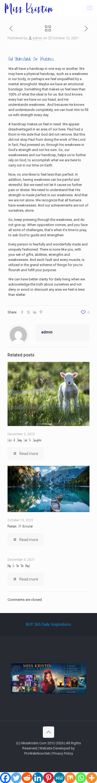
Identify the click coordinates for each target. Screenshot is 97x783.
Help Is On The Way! (19, 566)
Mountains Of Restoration (20, 526)
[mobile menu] (89, 8)
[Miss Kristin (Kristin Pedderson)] (28, 8)
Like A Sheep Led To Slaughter (25, 440)
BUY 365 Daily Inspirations (48, 624)
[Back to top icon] (48, 732)
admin (37, 38)
